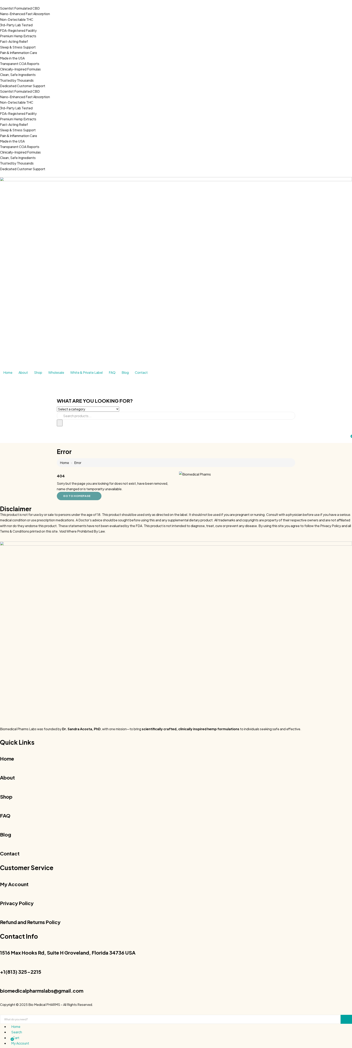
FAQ (112, 372)
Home (7, 372)
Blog (125, 372)
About (23, 372)
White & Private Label (86, 372)
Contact (141, 372)
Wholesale (56, 372)
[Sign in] (1, 429)
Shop (38, 372)
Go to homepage (77, 496)
